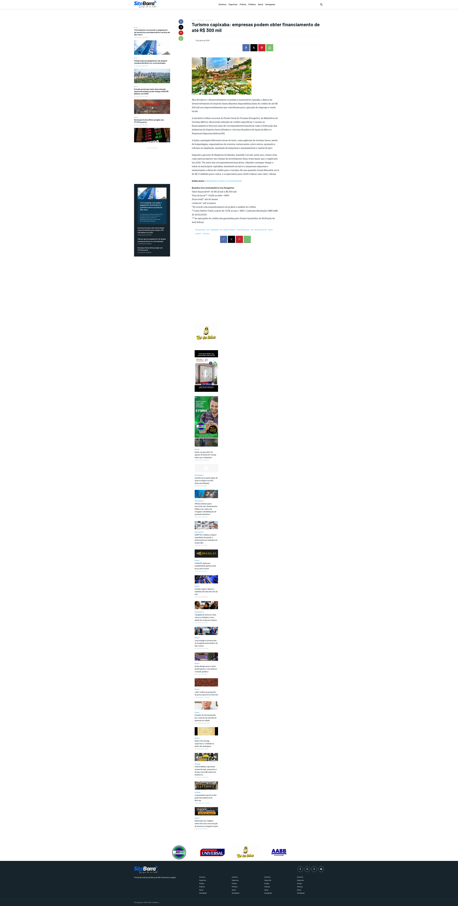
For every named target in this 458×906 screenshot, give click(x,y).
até (207, 229)
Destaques (200, 20)
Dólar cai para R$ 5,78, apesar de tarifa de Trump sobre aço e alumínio (205, 454)
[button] (321, 4)
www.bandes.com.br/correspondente (223, 180)
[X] (181, 27)
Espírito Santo (229, 229)
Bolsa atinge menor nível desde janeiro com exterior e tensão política (206, 669)
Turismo (206, 233)
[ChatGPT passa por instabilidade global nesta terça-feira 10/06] (206, 554)
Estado (197, 764)
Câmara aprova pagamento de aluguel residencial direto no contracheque (150, 62)
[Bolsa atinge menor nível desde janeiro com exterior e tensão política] (206, 656)
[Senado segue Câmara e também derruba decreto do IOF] (206, 579)
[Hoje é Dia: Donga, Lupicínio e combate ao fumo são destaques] (206, 731)
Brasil (136, 27)
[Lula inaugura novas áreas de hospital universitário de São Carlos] (206, 631)
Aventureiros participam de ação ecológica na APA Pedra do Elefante (206, 480)
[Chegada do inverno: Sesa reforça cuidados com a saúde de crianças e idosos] (206, 605)
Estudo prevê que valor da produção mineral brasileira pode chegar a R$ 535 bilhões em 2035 (151, 91)
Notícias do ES (261, 229)
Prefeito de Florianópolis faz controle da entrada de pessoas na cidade (205, 717)
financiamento (243, 229)
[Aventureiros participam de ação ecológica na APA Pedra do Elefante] (206, 468)
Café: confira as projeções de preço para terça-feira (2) (206, 693)
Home (194, 20)
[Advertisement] (152, 164)
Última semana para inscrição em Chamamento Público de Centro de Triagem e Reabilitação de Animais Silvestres (206, 508)
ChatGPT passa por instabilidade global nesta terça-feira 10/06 (205, 566)
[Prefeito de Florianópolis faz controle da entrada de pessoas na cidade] (206, 705)
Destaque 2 (209, 20)
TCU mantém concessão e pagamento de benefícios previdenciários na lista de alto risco (152, 32)
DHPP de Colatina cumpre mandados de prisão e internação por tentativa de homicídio (206, 538)
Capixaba (215, 229)
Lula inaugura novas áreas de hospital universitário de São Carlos (206, 643)
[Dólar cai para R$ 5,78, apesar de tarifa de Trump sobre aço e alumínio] (206, 442)
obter (270, 229)
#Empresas (200, 229)
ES (221, 229)
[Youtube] (321, 869)
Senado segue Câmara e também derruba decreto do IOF (206, 591)
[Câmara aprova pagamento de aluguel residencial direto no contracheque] (152, 76)
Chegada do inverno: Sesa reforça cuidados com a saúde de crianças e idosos (206, 617)
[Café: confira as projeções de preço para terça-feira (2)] (206, 682)
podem (198, 233)
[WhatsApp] (181, 38)
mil (252, 229)
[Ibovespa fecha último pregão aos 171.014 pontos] (152, 135)
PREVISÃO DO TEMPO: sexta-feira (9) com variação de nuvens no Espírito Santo (206, 823)
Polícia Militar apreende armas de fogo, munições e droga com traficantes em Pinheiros (206, 770)
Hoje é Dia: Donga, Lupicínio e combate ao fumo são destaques (204, 743)
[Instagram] (307, 869)
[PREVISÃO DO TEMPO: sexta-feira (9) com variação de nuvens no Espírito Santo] (206, 811)
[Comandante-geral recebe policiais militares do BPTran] (206, 785)
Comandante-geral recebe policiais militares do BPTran (205, 797)
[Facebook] (181, 21)
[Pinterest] (181, 32)
